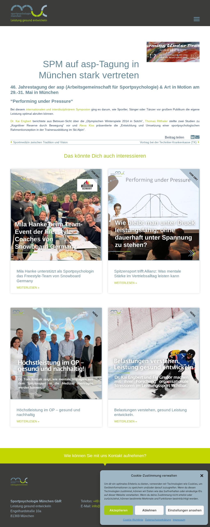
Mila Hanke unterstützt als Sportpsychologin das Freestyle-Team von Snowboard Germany (55, 276)
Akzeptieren (119, 510)
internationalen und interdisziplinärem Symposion (58, 109)
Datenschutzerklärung (158, 519)
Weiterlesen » (28, 287)
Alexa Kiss (87, 125)
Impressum (179, 519)
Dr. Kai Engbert (21, 121)
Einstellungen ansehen (185, 510)
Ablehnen (149, 510)
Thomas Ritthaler (156, 121)
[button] (202, 476)
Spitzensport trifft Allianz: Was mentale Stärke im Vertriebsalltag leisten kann (147, 273)
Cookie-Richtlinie (133, 519)
